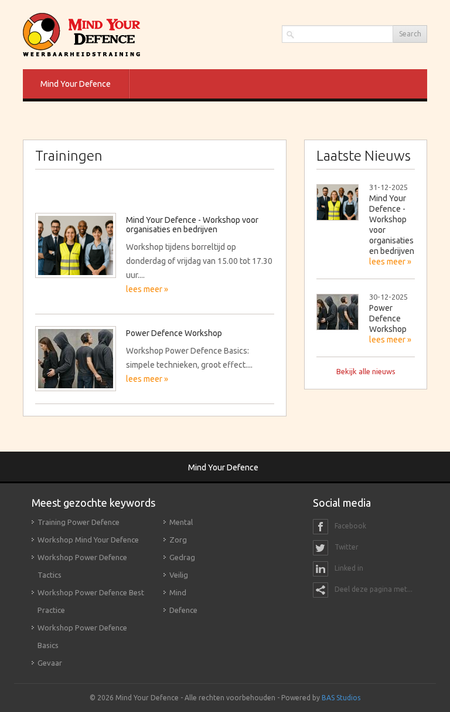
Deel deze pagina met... (372, 590)
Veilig (178, 575)
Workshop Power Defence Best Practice (91, 601)
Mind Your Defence (75, 84)
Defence (183, 610)
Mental (181, 522)
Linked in (348, 568)
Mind (177, 592)
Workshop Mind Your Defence (88, 539)
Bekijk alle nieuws (366, 371)
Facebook (349, 526)
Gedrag (182, 557)
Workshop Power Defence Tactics (82, 566)
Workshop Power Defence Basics (82, 636)
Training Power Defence (79, 522)
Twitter (346, 547)
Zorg (178, 539)
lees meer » (390, 261)
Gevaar (50, 663)
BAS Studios (341, 697)
